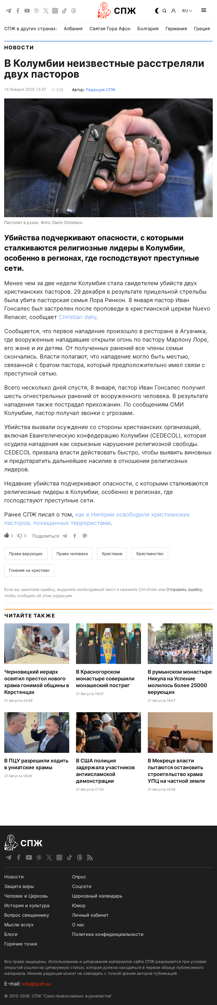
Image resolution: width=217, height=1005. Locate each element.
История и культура (26, 905)
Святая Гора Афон (110, 28)
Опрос (79, 876)
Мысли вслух (19, 924)
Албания (73, 28)
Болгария (148, 28)
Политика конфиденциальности (108, 934)
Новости (19, 47)
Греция (202, 28)
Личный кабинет (90, 915)
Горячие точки (20, 944)
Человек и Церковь (26, 896)
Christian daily (77, 317)
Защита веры (19, 886)
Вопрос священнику (26, 915)
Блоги (11, 934)
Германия (176, 28)
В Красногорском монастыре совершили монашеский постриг (105, 678)
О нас (78, 924)
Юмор (79, 905)
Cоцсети (82, 886)
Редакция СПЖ (100, 89)
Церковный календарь (97, 896)
